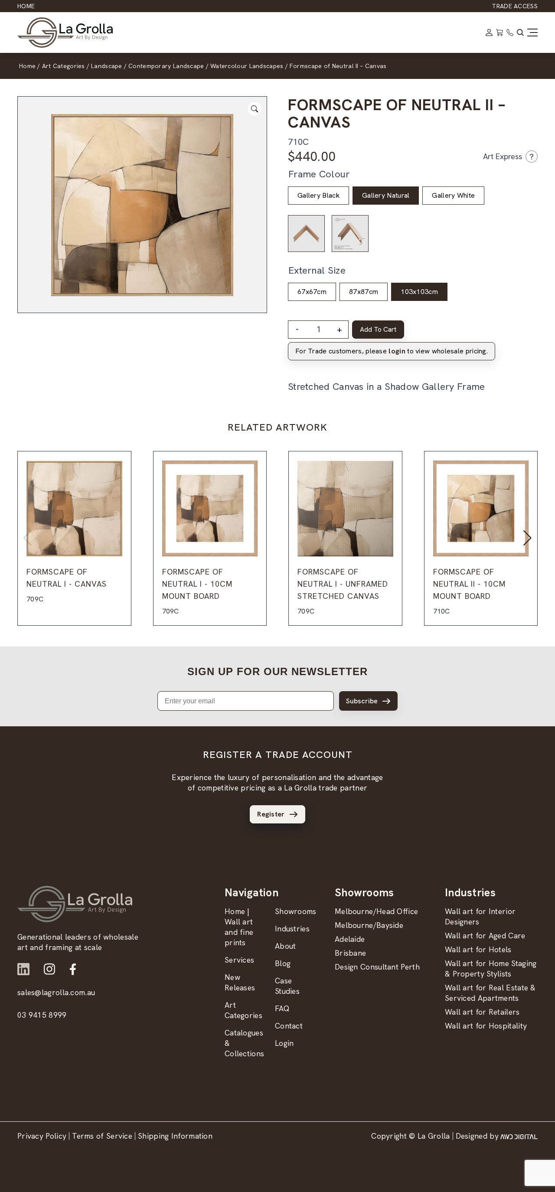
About (285, 946)
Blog (283, 963)
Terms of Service (102, 1136)
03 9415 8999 (42, 1015)
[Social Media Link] (23, 969)
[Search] (520, 32)
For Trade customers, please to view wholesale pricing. (391, 351)
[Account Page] (489, 32)
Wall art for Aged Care (485, 936)
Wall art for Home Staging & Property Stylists (491, 968)
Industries (292, 929)
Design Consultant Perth (377, 967)
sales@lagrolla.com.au (56, 992)
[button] (527, 538)
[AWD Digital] (519, 1136)
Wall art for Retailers (482, 1012)
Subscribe (362, 700)
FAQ (282, 1008)
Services (239, 960)
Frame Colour (319, 174)
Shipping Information (175, 1136)
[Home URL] (74, 904)
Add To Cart (378, 329)
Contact (289, 1026)
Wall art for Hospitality (486, 1026)
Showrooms (296, 911)
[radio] (318, 195)
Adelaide (350, 939)
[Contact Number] (509, 32)
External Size (317, 270)
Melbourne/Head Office (376, 911)
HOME (26, 6)
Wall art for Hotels (478, 949)
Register (270, 814)
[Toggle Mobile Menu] (532, 32)
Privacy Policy (41, 1136)
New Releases (240, 982)
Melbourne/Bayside (369, 925)
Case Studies (287, 986)
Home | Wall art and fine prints (239, 926)
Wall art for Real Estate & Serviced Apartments (490, 993)
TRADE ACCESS (515, 6)
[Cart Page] (499, 32)
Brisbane (350, 953)
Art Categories (243, 1010)
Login (284, 1043)
